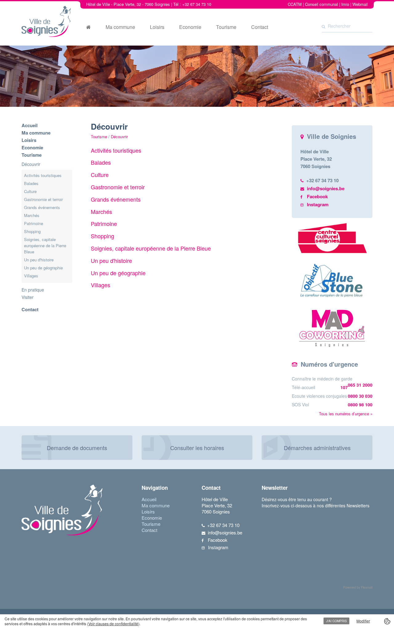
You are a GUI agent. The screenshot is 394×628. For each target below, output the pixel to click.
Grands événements (42, 207)
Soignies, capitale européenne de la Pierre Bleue (45, 245)
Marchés (31, 215)
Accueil (30, 125)
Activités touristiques (43, 175)
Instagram (317, 204)
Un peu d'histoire (39, 260)
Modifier (363, 620)
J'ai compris (336, 621)
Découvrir (31, 164)
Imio (345, 4)
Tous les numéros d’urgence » (345, 414)
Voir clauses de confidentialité (113, 623)
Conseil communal (321, 4)
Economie (190, 27)
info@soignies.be (325, 188)
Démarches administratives (317, 448)
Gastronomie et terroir (43, 199)
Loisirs (157, 27)
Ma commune (120, 27)
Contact (259, 27)
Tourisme (226, 27)
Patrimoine (33, 223)
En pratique (33, 290)
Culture (30, 191)
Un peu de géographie (43, 268)
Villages (31, 276)
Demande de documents (77, 448)
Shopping (32, 231)
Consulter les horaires (197, 448)
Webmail (360, 4)
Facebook (317, 196)
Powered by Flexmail (357, 587)
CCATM (295, 4)
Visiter (28, 297)
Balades (31, 183)
